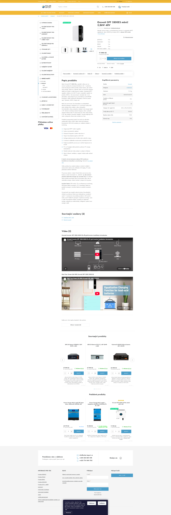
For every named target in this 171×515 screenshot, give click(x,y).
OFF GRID (43, 81)
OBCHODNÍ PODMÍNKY (43, 492)
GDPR (39, 494)
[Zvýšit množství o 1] (105, 58)
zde (66, 509)
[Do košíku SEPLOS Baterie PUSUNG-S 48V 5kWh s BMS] (79, 373)
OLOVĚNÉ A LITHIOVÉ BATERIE (48, 58)
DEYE (44, 85)
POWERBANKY (45, 109)
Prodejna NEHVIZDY (71, 1)
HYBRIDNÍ (43, 83)
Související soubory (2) (79, 73)
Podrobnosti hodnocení (115, 28)
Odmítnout (91, 503)
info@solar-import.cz (86, 455)
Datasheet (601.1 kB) (69, 217)
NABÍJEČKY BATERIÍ (47, 67)
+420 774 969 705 (85, 460)
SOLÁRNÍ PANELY (46, 53)
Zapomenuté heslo (98, 494)
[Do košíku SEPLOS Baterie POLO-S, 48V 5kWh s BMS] (102, 373)
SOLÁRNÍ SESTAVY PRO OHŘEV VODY (48, 39)
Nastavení (68, 512)
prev (62, 360)
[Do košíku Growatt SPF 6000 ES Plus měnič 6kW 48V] (126, 431)
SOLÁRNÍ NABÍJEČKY (47, 70)
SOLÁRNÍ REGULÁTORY (48, 74)
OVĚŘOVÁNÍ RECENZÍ (43, 497)
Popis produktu (66, 73)
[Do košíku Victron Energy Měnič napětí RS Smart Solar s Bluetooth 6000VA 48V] (79, 431)
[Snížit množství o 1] (101, 58)
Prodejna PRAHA (52, 1)
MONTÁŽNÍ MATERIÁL (47, 117)
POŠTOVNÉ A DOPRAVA (43, 489)
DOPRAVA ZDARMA (47, 23)
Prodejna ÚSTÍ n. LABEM (43, 484)
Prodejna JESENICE (42, 1)
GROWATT (45, 87)
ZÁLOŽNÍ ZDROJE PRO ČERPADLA (48, 44)
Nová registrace (97, 492)
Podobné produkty (119, 73)
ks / (122, 475)
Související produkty (107, 73)
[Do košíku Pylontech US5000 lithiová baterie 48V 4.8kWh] (126, 373)
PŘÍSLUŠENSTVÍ (46, 113)
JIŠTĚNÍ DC (44, 101)
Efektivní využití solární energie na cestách (71, 474)
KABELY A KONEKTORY (48, 105)
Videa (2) (90, 73)
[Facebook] (121, 458)
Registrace (130, 1)
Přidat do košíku (119, 58)
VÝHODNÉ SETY (46, 49)
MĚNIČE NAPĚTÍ (46, 78)
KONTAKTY (40, 487)
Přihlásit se (98, 489)
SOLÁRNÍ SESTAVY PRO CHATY (48, 27)
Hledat (98, 7)
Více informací (101, 34)
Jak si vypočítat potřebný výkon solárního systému (72, 477)
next (132, 360)
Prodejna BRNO (61, 1)
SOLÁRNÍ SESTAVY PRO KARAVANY (48, 33)
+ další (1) (91, 51)
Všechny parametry (116, 122)
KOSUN (44, 89)
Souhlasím (102, 503)
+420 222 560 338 (109, 6)
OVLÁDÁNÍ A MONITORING (49, 97)
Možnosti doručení (129, 37)
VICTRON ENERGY (47, 91)
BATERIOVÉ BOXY (46, 63)
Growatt (122, 63)
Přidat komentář (75, 325)
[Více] (129, 13)
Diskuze (97, 73)
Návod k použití (67, 220)
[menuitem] (47, 13)
